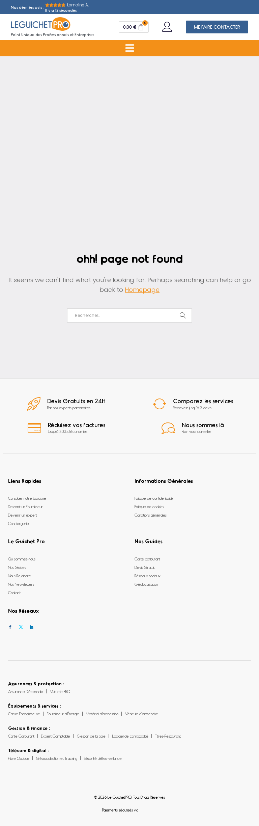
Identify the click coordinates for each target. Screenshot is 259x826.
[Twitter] (21, 627)
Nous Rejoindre (19, 575)
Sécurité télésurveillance (103, 758)
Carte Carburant (21, 736)
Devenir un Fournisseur (25, 506)
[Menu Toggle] (129, 48)
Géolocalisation (146, 584)
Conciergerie (18, 523)
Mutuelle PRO (60, 691)
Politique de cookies (149, 506)
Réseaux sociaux (148, 575)
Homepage (142, 289)
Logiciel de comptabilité (130, 736)
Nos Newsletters (21, 584)
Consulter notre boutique (27, 498)
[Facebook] (10, 627)
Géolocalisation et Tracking (56, 758)
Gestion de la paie (91, 736)
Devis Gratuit (145, 567)
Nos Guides (17, 567)
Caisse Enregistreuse (24, 713)
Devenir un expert (22, 515)
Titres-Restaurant (168, 736)
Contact (14, 592)
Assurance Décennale (25, 691)
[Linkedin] (31, 627)
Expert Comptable (55, 736)
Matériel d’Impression (102, 713)
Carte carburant (147, 558)
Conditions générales (151, 515)
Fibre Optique (18, 758)
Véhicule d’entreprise (141, 713)
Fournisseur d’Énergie (63, 713)
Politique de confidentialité (154, 498)
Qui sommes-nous (21, 558)
